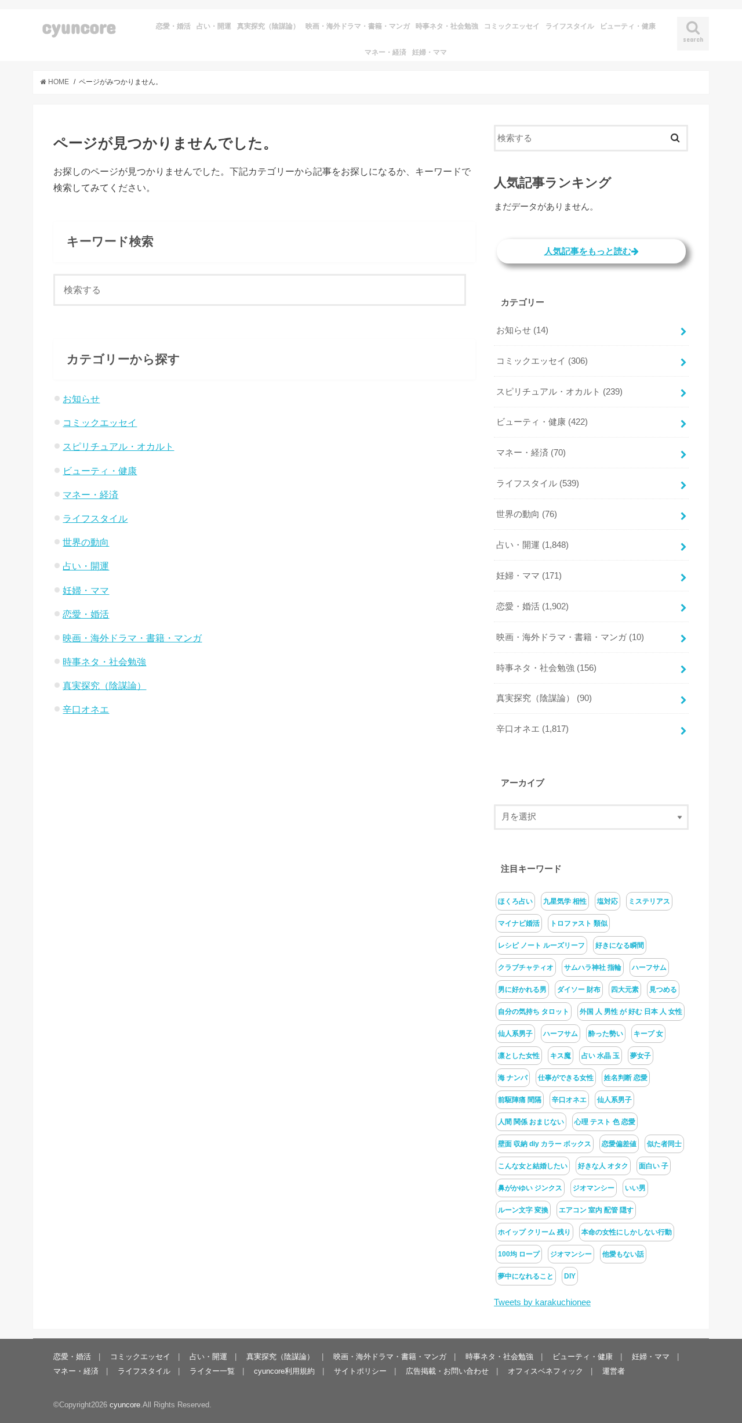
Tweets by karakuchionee (542, 1302)
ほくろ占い (515, 901)
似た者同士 (664, 1144)
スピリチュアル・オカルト (118, 446)
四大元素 (625, 989)
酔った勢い (605, 1034)
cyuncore (79, 26)
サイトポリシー (360, 1371)
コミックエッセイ (512, 26)
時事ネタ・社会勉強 (447, 26)
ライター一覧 (212, 1371)
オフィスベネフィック (545, 1371)
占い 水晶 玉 (600, 1056)
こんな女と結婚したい (533, 1166)
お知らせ (81, 398)
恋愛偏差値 (619, 1144)
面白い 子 (653, 1166)
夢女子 (640, 1056)
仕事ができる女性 (566, 1078)
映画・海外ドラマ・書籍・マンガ (357, 26)
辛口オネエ (86, 709)
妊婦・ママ (429, 52)
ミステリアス (649, 901)
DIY (570, 1276)
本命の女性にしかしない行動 (626, 1232)
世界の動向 (86, 542)
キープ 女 (648, 1034)
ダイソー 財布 (579, 989)
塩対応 (607, 901)
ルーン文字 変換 (523, 1210)
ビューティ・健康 (628, 26)
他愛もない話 (623, 1254)
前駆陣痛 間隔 (519, 1100)
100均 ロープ (519, 1254)
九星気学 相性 (565, 901)
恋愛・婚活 (173, 26)
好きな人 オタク (603, 1166)
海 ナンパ (513, 1078)
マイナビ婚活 (519, 923)
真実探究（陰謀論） (268, 26)
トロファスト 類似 (579, 923)
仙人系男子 (515, 1034)
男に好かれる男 (522, 989)
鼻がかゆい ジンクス (530, 1188)
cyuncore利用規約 (284, 1371)
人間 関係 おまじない (531, 1122)
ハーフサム (649, 967)
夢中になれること (526, 1276)
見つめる (663, 989)
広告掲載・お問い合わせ (447, 1371)
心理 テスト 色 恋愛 (604, 1122)
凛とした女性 (519, 1056)
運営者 (613, 1371)
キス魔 (560, 1056)
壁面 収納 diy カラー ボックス (544, 1144)
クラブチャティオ (526, 967)
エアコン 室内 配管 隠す (596, 1210)
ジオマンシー (593, 1188)
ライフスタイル (569, 26)
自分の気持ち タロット (533, 1011)
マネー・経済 (385, 52)
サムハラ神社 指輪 (592, 967)
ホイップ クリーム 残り (534, 1232)
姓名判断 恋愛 (626, 1078)
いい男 (635, 1188)
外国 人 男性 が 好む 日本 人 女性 (631, 1011)
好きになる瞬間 (619, 945)
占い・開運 (214, 26)
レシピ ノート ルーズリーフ (541, 945)
